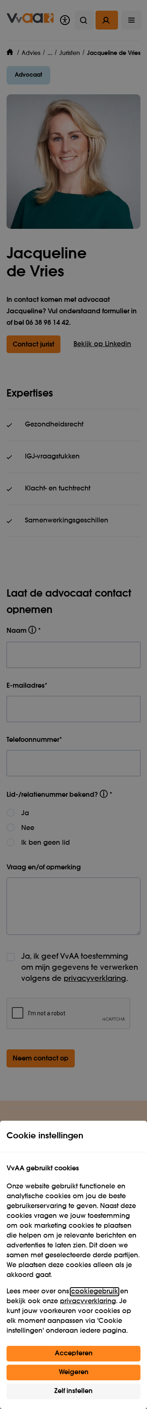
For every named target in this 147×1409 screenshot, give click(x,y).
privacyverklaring (88, 1301)
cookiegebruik (94, 1291)
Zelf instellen (73, 1391)
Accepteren (74, 1353)
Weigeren (74, 1372)
